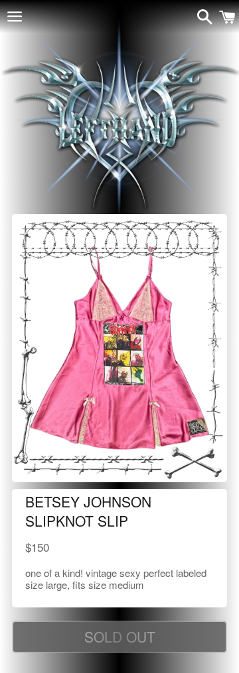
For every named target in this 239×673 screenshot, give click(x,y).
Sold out (119, 637)
